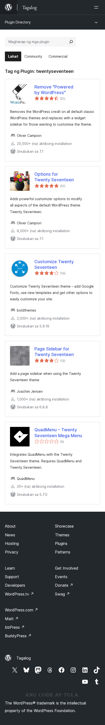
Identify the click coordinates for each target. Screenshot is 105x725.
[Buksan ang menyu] (97, 7)
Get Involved (66, 568)
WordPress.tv (19, 594)
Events (61, 576)
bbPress (15, 627)
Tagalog (23, 658)
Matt (12, 618)
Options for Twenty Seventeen (54, 177)
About (10, 526)
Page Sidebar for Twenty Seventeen (54, 351)
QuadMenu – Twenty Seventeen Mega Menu (58, 432)
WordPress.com (21, 609)
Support (12, 576)
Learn (10, 568)
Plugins (61, 543)
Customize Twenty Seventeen (54, 264)
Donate (64, 585)
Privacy (11, 552)
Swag (62, 594)
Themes (62, 534)
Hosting (12, 543)
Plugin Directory (18, 22)
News (10, 534)
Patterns (62, 552)
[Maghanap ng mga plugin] (71, 42)
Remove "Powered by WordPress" (53, 89)
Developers (15, 585)
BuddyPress (18, 635)
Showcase (64, 526)
